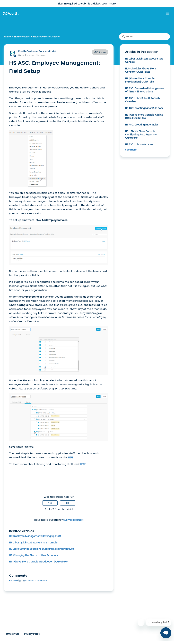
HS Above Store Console (46, 36)
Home (7, 36)
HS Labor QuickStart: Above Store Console (33, 542)
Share (102, 52)
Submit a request (73, 520)
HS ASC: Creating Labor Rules (141, 124)
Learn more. (109, 3)
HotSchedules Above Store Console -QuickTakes (140, 70)
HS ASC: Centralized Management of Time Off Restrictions (144, 90)
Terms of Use (12, 634)
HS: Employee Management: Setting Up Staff (35, 536)
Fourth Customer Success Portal (37, 51)
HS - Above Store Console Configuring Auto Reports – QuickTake (141, 134)
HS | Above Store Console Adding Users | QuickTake (144, 116)
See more (131, 149)
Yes (50, 502)
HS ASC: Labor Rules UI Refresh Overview (142, 99)
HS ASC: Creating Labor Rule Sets (144, 108)
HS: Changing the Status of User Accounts (33, 555)
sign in (21, 580)
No (67, 502)
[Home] (11, 13)
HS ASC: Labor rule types (139, 144)
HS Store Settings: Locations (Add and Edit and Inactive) (41, 548)
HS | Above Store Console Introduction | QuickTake (38, 561)
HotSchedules (21, 36)
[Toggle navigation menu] (168, 13)
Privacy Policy (32, 634)
